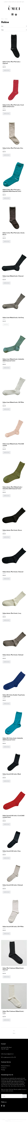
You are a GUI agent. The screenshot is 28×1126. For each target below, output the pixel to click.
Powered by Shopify (18, 1121)
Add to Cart (6, 70)
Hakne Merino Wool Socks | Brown (12, 530)
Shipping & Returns (5, 1065)
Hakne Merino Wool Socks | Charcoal (13, 571)
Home (2, 18)
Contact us (3, 1067)
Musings (3, 1069)
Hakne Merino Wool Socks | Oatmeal (13, 655)
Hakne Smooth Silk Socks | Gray (12, 851)
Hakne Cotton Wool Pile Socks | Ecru (13, 148)
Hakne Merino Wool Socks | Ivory (12, 613)
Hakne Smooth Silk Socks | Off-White (13, 926)
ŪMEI (6, 1119)
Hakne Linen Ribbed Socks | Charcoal (13, 276)
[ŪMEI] (14, 10)
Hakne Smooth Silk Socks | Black (12, 774)
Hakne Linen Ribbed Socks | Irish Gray (13, 317)
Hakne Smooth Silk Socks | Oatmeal (13, 885)
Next (14, 1033)
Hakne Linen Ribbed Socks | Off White (13, 402)
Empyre (12, 1121)
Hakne (6, 18)
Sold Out (6, 324)
